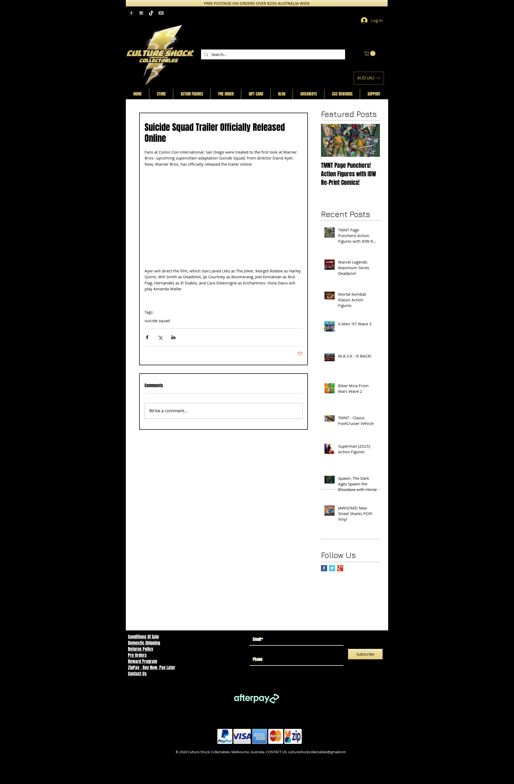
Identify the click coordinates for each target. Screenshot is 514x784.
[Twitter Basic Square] (332, 568)
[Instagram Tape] (141, 13)
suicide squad (157, 320)
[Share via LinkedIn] (173, 337)
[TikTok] (151, 13)
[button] (370, 53)
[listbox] (369, 78)
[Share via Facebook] (147, 337)
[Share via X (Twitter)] (160, 337)
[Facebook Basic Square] (324, 568)
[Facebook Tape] (131, 13)
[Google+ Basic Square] (340, 568)
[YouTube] (161, 13)
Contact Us (137, 674)
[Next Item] (371, 140)
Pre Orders (137, 655)
